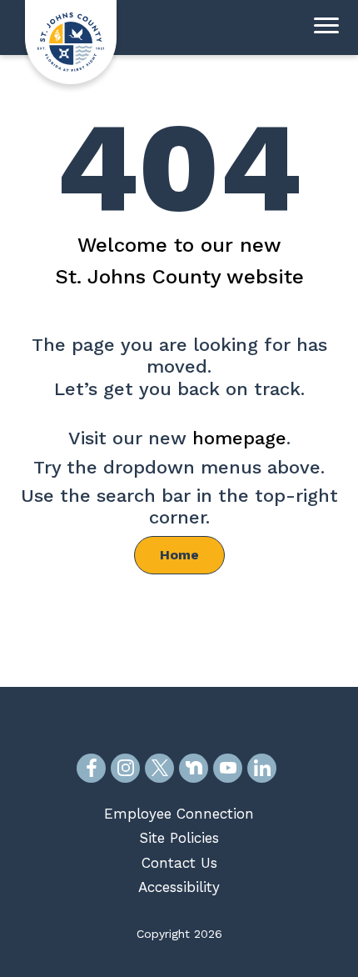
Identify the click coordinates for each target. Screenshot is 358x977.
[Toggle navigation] (326, 27)
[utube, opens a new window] (227, 768)
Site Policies (179, 837)
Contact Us (179, 862)
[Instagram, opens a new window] (125, 768)
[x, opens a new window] (159, 768)
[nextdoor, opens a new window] (193, 768)
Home (179, 555)
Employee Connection (179, 813)
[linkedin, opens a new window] (261, 768)
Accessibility (179, 887)
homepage (239, 438)
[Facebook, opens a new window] (91, 768)
